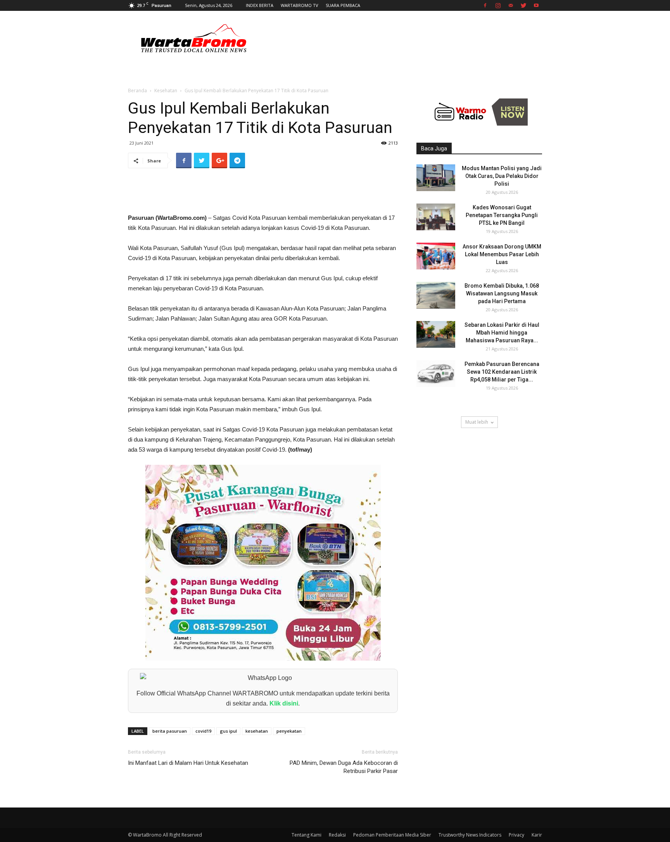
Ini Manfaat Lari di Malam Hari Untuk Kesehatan (188, 762)
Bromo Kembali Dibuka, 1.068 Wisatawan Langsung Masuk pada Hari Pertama (502, 293)
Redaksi (337, 835)
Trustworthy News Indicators (470, 835)
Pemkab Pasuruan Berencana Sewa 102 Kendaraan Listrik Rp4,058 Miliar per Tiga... (502, 372)
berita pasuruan (169, 731)
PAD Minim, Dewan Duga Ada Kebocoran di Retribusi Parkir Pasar (344, 767)
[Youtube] (536, 5)
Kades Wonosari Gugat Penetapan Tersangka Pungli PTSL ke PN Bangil (502, 215)
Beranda (137, 90)
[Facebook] (485, 5)
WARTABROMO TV (299, 5)
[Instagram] (498, 5)
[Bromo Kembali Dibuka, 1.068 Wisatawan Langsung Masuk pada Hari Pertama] (435, 295)
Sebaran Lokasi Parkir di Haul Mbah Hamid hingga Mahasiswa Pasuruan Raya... (502, 332)
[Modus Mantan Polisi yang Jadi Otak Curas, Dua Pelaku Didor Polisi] (435, 177)
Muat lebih (476, 422)
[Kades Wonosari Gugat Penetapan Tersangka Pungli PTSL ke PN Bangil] (435, 217)
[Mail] (510, 5)
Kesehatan (165, 90)
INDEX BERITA (259, 5)
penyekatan (289, 731)
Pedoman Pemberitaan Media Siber (392, 835)
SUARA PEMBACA (343, 5)
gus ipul (228, 731)
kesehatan (256, 731)
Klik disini (283, 703)
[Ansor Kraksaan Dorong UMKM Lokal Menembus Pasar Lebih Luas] (435, 256)
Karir (537, 835)
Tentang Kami (306, 835)
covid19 (203, 731)
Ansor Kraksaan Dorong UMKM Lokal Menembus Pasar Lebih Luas (502, 254)
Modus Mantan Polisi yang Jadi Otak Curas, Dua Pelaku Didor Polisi (502, 176)
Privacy (516, 835)
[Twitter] (523, 5)
